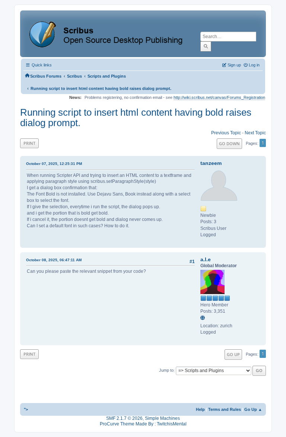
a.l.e (205, 259)
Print (29, 143)
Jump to (166, 370)
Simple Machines (162, 418)
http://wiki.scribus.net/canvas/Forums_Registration (219, 97)
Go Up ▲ (253, 409)
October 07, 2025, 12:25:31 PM (54, 164)
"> (26, 409)
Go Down (229, 143)
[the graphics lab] (203, 318)
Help (200, 409)
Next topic (255, 132)
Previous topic (226, 132)
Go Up (233, 354)
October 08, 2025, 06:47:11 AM (54, 260)
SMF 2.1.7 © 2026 (124, 418)
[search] (205, 46)
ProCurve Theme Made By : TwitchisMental (143, 424)
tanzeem (211, 163)
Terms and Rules (224, 409)
